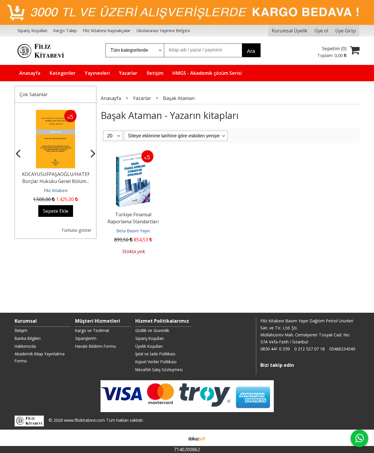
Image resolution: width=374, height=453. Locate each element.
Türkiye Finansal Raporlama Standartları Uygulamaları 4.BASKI (133, 221)
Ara (251, 51)
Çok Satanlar (34, 94)
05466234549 (342, 349)
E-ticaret (178, 438)
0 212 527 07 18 (309, 349)
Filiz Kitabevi (55, 190)
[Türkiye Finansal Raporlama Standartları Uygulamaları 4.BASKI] (133, 154)
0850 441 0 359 (275, 349)
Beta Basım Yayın (133, 231)
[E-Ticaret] (197, 438)
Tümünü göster (76, 230)
